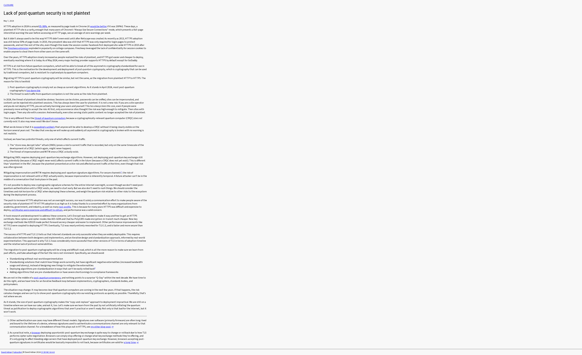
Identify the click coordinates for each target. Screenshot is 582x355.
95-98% (43, 26)
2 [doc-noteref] (94, 268)
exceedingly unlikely (44, 127)
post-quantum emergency (47, 277)
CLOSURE (8, 5)
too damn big (33, 90)
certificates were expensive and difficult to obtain (37, 210)
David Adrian (6, 352)
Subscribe (17, 352)
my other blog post (101, 326)
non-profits (65, 207)
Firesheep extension (18, 48)
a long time (130, 342)
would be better (98, 26)
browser (36, 332)
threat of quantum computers (50, 118)
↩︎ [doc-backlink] (113, 326)
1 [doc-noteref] (121, 172)
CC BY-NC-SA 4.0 (48, 352)
